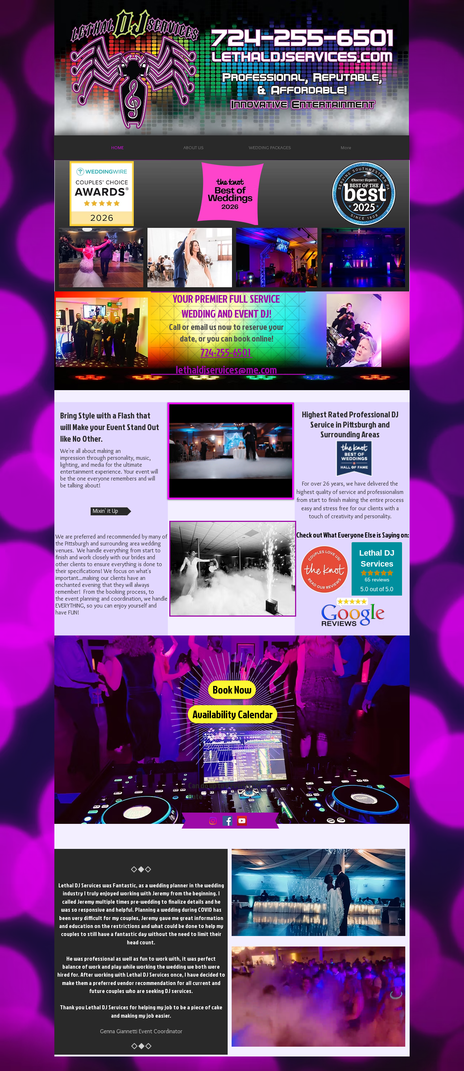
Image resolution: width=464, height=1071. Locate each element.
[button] (396, 1039)
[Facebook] (227, 821)
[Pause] (178, 487)
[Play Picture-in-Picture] (270, 487)
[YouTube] (242, 821)
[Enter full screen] (282, 487)
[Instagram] (213, 821)
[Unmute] (191, 487)
